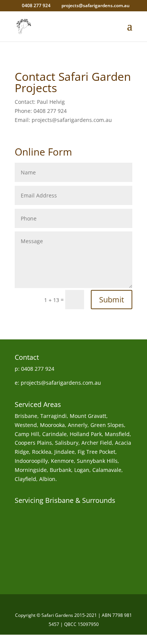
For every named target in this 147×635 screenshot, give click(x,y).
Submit (111, 299)
